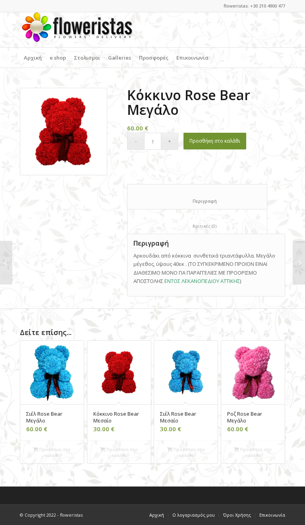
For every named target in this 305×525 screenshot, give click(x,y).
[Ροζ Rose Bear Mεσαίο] (299, 263)
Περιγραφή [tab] (197, 201)
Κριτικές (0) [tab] (197, 226)
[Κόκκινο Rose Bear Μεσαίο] (6, 263)
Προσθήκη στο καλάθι (214, 141)
